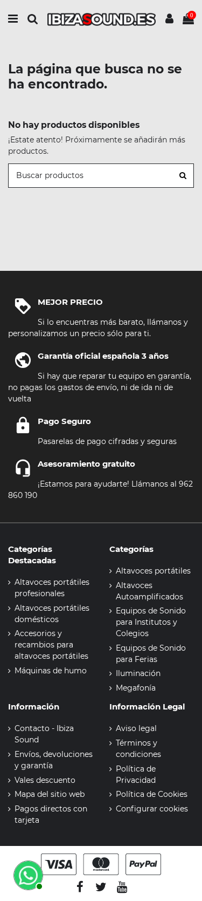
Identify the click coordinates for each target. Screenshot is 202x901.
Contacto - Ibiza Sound (44, 734)
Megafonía (136, 688)
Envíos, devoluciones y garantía (54, 759)
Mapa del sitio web (50, 794)
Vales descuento (45, 780)
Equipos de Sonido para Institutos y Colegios (151, 622)
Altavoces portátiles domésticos (52, 613)
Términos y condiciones (138, 748)
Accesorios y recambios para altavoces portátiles (51, 645)
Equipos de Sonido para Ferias (151, 653)
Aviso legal (136, 728)
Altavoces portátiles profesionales (52, 587)
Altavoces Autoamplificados (149, 591)
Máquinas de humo (51, 670)
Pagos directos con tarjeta (51, 814)
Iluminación (138, 673)
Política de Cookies (151, 794)
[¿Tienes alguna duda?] (27, 874)
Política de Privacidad (136, 774)
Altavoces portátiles (153, 571)
